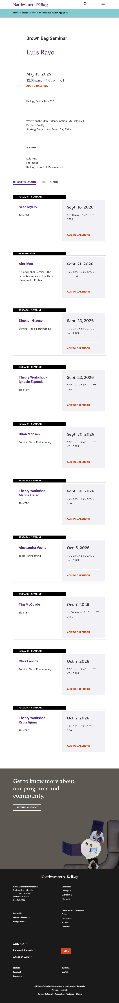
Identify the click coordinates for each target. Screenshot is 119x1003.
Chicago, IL (66, 891)
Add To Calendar (37, 85)
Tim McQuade (29, 604)
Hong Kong (67, 918)
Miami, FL (66, 899)
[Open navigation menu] (103, 4)
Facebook (17, 972)
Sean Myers (28, 207)
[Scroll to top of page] (113, 987)
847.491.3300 (19, 900)
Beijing (65, 914)
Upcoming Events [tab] (24, 182)
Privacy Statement (45, 994)
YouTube (65, 972)
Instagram (17, 976)
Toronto (65, 922)
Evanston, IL (67, 895)
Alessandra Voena (32, 548)
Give (66, 950)
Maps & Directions (20, 917)
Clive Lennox (28, 661)
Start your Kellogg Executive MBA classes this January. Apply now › (41, 13)
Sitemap (79, 994)
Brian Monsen (29, 434)
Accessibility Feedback (64, 994)
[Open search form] (91, 4)
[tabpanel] (59, 474)
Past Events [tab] (50, 182)
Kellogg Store (18, 922)
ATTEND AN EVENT (27, 807)
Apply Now (18, 944)
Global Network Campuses (73, 910)
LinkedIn (16, 968)
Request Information (23, 950)
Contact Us (17, 913)
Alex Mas (26, 264)
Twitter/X (66, 968)
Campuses (66, 887)
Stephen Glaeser (31, 321)
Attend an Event (21, 957)
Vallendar (66, 927)
